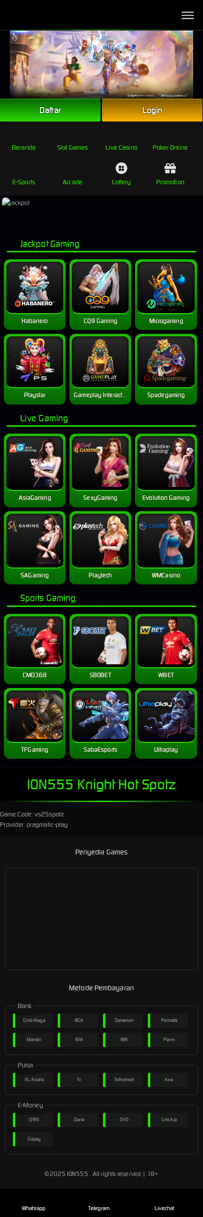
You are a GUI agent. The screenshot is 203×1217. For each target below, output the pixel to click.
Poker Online (170, 147)
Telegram (99, 1208)
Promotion (170, 182)
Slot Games (72, 147)
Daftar (50, 110)
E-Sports (23, 182)
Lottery (121, 182)
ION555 (77, 1173)
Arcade (72, 182)
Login (152, 110)
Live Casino (121, 147)
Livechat (165, 1208)
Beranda (23, 147)
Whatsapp (33, 1208)
